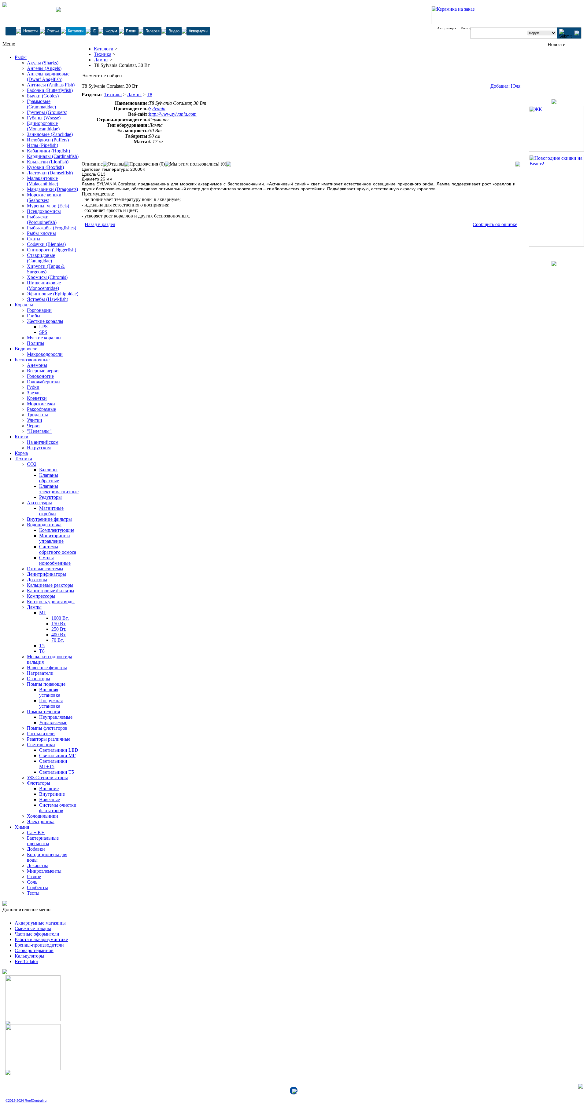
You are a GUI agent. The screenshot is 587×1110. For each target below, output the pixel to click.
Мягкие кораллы (44, 337)
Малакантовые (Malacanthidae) (42, 181)
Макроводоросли (45, 354)
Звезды (34, 392)
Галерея (153, 31)
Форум (111, 31)
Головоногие (40, 376)
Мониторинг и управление (54, 538)
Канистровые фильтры (50, 590)
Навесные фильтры (47, 667)
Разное (34, 876)
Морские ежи (41, 403)
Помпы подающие (46, 684)
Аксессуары (39, 502)
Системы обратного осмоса (57, 549)
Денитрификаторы (46, 574)
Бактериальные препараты (43, 840)
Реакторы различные (48, 739)
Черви (33, 425)
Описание (92, 163)
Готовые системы (45, 568)
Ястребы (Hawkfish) (47, 299)
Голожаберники (43, 381)
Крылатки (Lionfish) (47, 161)
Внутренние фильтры (49, 519)
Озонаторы (38, 678)
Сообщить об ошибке (495, 224)
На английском (42, 442)
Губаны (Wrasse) (44, 117)
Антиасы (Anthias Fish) (51, 84)
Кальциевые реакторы (50, 585)
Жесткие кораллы (45, 321)
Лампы (34, 607)
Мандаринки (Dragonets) (52, 189)
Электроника (40, 821)
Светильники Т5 (56, 772)
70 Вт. (57, 640)
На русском (39, 447)
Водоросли (26, 348)
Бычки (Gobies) (43, 95)
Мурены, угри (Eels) (48, 205)
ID (94, 31)
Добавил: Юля (505, 86)
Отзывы (116, 163)
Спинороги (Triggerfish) (51, 249)
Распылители (41, 733)
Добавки (36, 849)
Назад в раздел (100, 224)
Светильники (41, 744)
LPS (43, 326)
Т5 (42, 645)
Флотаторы (38, 783)
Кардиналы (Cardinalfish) (53, 156)
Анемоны (37, 365)
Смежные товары (33, 928)
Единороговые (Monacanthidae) (43, 126)
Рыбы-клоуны (41, 233)
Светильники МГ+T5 (53, 763)
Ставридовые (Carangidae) (41, 258)
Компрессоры (41, 596)
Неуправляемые (55, 717)
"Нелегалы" (39, 431)
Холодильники (42, 816)
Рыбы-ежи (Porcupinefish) (42, 219)
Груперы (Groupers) (47, 112)
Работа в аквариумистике (41, 939)
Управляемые (53, 722)
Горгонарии (39, 310)
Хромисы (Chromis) (47, 277)
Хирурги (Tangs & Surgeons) (46, 269)
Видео (173, 31)
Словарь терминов (34, 950)
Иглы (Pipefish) (42, 145)
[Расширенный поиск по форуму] (576, 33)
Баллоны (48, 469)
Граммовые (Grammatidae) (41, 104)
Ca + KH (36, 832)
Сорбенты (37, 887)
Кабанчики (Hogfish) (48, 150)
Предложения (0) (147, 163)
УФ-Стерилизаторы (47, 777)
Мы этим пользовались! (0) (198, 163)
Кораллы (24, 304)
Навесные (49, 799)
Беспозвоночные (32, 359)
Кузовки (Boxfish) (45, 167)
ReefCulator (26, 961)
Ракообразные (41, 409)
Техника (23, 458)
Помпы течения (43, 711)
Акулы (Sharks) (42, 62)
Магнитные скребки (51, 511)
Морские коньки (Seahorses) (44, 197)
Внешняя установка (49, 692)
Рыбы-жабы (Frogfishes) (51, 227)
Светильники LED (58, 750)
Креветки (37, 398)
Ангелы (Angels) (44, 68)
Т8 (42, 651)
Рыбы (21, 57)
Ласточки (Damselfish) (50, 172)
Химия (22, 827)
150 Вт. (58, 623)
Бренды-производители (39, 945)
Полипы (35, 343)
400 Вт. (58, 634)
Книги (21, 436)
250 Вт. (58, 629)
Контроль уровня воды (51, 601)
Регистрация (470, 28)
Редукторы (50, 497)
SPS (43, 332)
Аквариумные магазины (40, 923)
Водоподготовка (44, 524)
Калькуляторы (29, 955)
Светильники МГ (57, 755)
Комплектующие (56, 530)
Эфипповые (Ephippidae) (52, 293)
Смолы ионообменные (55, 560)
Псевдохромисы (44, 211)
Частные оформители (37, 934)
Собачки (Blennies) (46, 244)
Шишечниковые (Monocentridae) (44, 285)
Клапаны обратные (49, 478)
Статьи (53, 31)
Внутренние (52, 794)
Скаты (33, 238)
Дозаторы (37, 579)
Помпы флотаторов (47, 728)
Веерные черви (43, 370)
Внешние (49, 788)
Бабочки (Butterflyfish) (50, 90)
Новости (30, 31)
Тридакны (37, 414)
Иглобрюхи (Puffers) (48, 139)
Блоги (131, 31)
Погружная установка (51, 703)
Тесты (33, 893)
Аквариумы (198, 31)
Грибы (33, 315)
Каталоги (75, 31)
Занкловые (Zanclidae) (50, 134)
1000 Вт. (60, 618)
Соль (32, 882)
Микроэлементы (44, 871)
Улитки (34, 420)
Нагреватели (40, 673)
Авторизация (446, 28)
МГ (42, 612)
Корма (21, 453)
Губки (33, 387)
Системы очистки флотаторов (57, 807)
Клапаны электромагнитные (59, 489)
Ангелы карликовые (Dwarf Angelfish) (48, 76)
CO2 (31, 464)
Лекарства (37, 865)
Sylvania (157, 108)
